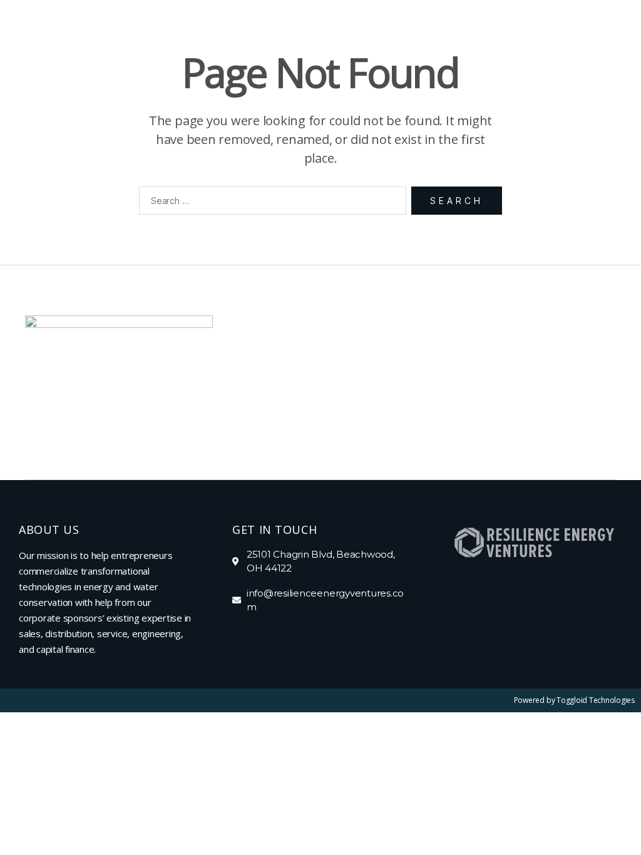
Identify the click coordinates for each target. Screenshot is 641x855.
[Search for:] (270, 203)
